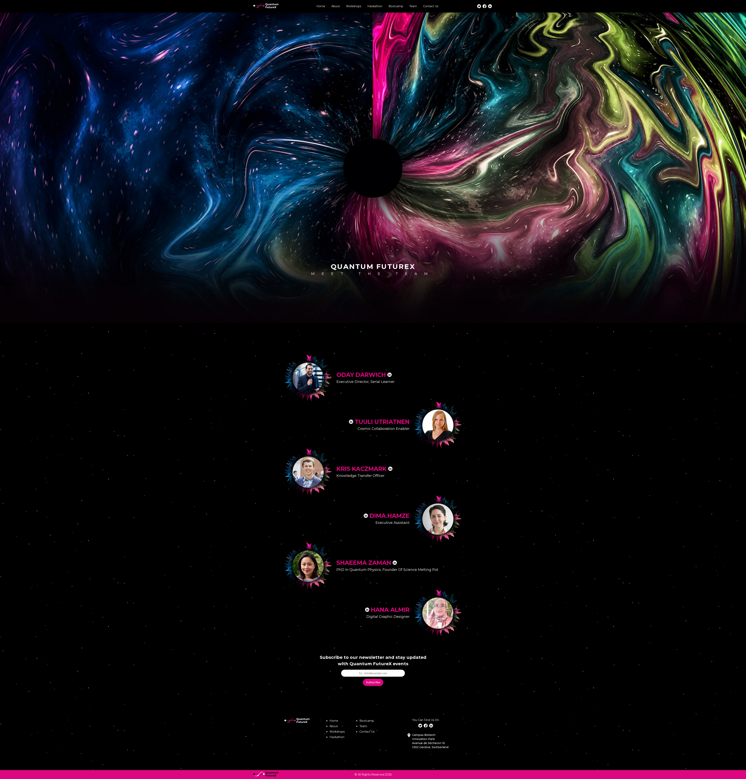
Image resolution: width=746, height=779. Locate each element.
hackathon (336, 737)
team (413, 6)
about (335, 6)
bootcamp (396, 6)
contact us (430, 6)
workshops (337, 731)
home (320, 6)
